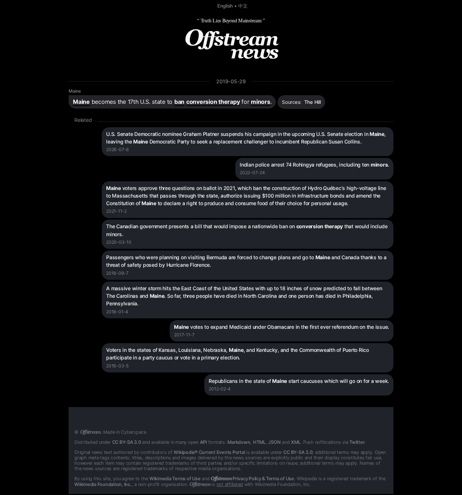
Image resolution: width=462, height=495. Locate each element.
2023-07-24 (252, 172)
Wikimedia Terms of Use (175, 478)
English (225, 6)
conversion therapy (213, 101)
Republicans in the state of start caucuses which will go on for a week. (299, 381)
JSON (274, 442)
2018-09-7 (117, 273)
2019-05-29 (231, 81)
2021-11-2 (116, 211)
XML (295, 442)
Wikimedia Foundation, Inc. (103, 484)
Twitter (357, 442)
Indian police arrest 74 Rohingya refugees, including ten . (314, 165)
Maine (75, 91)
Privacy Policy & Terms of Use (252, 478)
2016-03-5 (117, 365)
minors (260, 101)
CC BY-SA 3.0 (126, 442)
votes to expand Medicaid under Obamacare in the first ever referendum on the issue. (281, 327)
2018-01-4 (117, 311)
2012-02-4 (220, 389)
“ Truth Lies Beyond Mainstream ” (231, 20)
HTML (259, 442)
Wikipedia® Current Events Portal (209, 452)
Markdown (238, 442)
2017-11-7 (184, 334)
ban (179, 101)
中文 (243, 6)
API (203, 442)
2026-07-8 (117, 149)
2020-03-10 (118, 242)
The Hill (312, 102)
